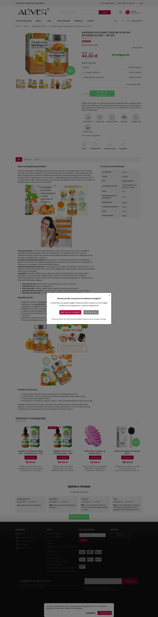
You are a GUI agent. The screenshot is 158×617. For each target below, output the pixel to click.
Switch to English (72, 312)
